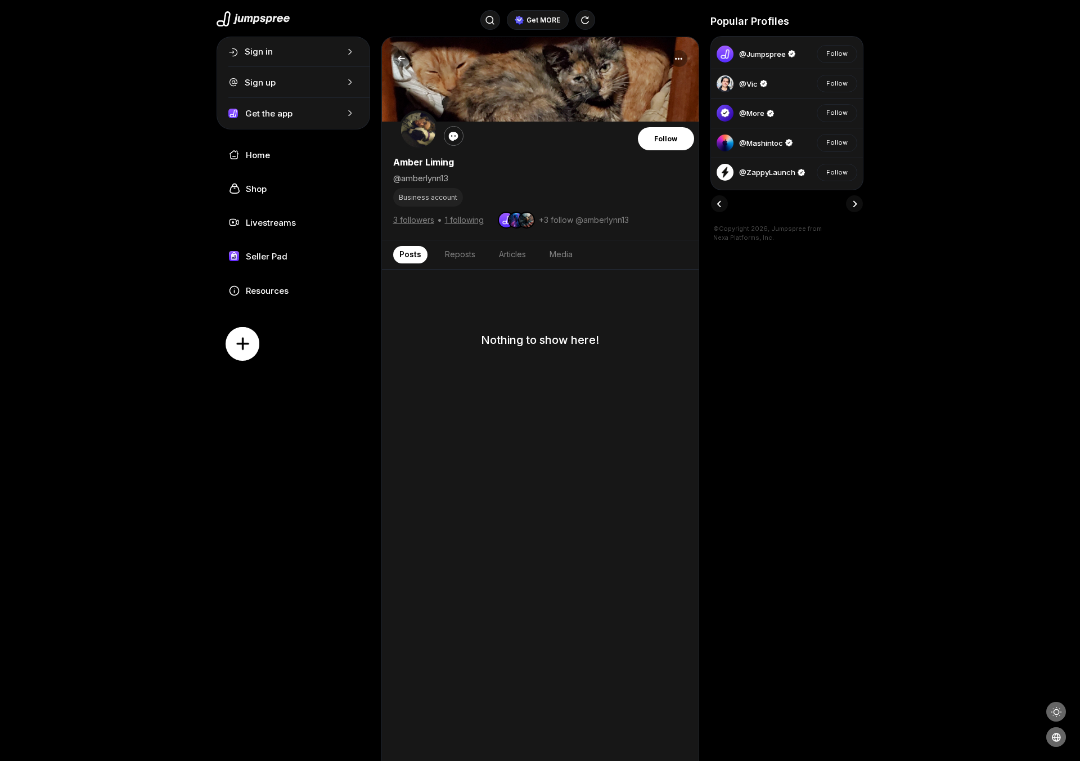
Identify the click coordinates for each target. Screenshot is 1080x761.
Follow (665, 139)
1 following (464, 220)
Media (561, 254)
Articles (512, 254)
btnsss (805, 21)
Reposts (460, 254)
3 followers (413, 220)
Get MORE (543, 20)
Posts (410, 254)
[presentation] (719, 203)
